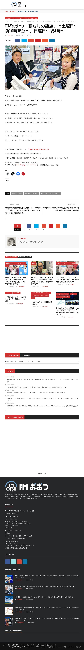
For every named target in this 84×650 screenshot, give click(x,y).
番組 (36, 18)
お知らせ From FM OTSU (11, 18)
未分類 (33, 263)
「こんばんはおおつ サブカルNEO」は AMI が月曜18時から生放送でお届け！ (67, 279)
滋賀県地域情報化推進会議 (13, 548)
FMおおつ (14, 193)
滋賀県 (51, 193)
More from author (24, 257)
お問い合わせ (40, 645)
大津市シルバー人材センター (31, 193)
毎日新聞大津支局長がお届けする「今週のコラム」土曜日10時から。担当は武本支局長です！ (45, 586)
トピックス (21, 18)
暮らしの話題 (44, 193)
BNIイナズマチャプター (12, 543)
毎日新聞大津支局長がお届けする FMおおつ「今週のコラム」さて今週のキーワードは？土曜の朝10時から (23, 210)
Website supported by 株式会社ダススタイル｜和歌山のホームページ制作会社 (58, 647)
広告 (9, 645)
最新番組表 (15, 645)
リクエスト (22, 645)
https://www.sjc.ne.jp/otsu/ (38, 149)
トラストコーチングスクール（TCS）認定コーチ (19, 545)
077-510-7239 (14, 516)
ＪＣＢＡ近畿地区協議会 (12, 538)
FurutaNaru (21, 286)
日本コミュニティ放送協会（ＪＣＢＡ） (17, 536)
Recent (8, 570)
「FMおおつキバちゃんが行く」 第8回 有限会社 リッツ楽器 (16, 299)
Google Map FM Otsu (11, 513)
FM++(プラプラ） (10, 263)
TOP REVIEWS (26, 355)
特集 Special (17, 293)
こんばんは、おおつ (21, 263)
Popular (16, 570)
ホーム (5, 645)
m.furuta (9, 35)
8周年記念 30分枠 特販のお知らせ (29, 11)
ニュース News (35, 295)
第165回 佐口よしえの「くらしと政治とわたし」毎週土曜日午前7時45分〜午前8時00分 (44, 597)
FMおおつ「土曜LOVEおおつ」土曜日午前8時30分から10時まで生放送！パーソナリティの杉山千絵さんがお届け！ (47, 608)
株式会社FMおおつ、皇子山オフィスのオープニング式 (22, 361)
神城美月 (57, 193)
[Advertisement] (42, 448)
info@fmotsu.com (15, 530)
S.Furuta (45, 286)
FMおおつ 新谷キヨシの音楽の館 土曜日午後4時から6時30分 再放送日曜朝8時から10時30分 (42, 280)
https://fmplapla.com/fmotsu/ (25, 165)
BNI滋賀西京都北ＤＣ (11, 541)
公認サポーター (31, 645)
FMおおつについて (50, 645)
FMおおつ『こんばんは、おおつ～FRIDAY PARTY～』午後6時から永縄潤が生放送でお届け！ (67, 311)
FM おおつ (20, 647)
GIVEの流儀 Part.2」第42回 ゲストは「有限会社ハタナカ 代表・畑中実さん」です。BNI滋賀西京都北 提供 (47, 576)
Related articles (11, 257)
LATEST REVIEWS (13, 355)
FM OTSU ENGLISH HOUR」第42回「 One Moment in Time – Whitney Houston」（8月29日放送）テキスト (47, 619)
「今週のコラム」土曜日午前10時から (41, 303)
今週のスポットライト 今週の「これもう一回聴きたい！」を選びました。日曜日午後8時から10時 (15, 280)
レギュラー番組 (29, 18)
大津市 (20, 193)
